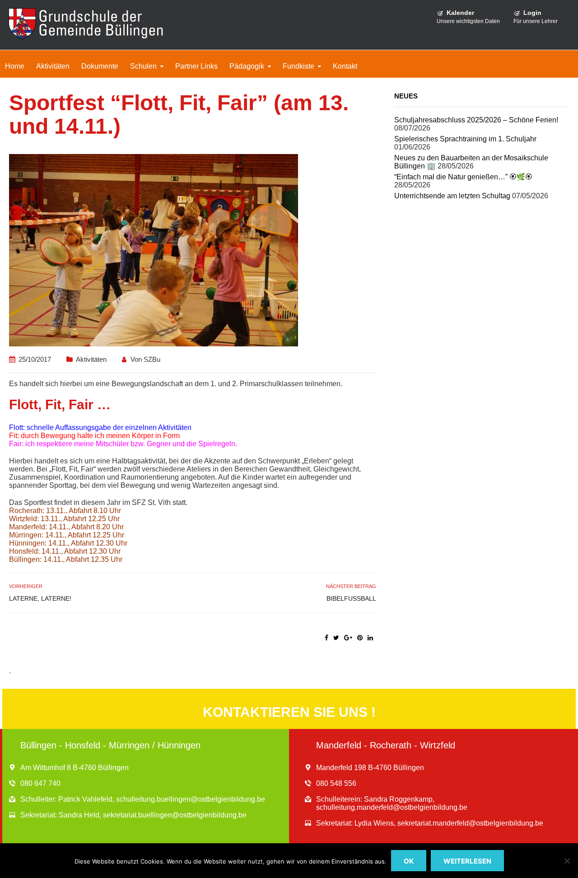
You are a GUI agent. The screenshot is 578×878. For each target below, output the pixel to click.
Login (532, 12)
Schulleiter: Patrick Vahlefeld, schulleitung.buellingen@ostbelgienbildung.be (142, 799)
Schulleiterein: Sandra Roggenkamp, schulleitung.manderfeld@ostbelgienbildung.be (391, 803)
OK (409, 861)
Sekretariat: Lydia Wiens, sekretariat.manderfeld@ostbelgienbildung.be (429, 823)
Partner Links (196, 66)
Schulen (143, 66)
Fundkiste (298, 66)
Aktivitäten (53, 66)
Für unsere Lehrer (535, 21)
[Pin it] (360, 637)
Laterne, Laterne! (40, 598)
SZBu (152, 359)
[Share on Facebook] (326, 637)
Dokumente (99, 66)
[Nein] (566, 860)
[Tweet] (336, 637)
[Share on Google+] (348, 637)
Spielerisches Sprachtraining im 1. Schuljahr (465, 139)
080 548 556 (336, 783)
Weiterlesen (467, 861)
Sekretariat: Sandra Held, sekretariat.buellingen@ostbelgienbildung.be (133, 815)
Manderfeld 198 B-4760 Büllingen (370, 767)
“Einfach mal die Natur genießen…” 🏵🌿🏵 (463, 177)
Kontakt (345, 66)
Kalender (460, 12)
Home (14, 66)
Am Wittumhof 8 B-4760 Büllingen (74, 767)
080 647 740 (40, 783)
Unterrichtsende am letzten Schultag (452, 196)
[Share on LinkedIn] (370, 637)
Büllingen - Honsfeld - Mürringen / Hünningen (110, 745)
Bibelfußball (351, 598)
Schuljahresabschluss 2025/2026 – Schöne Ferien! (476, 120)
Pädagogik (246, 66)
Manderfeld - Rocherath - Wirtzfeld (385, 745)
